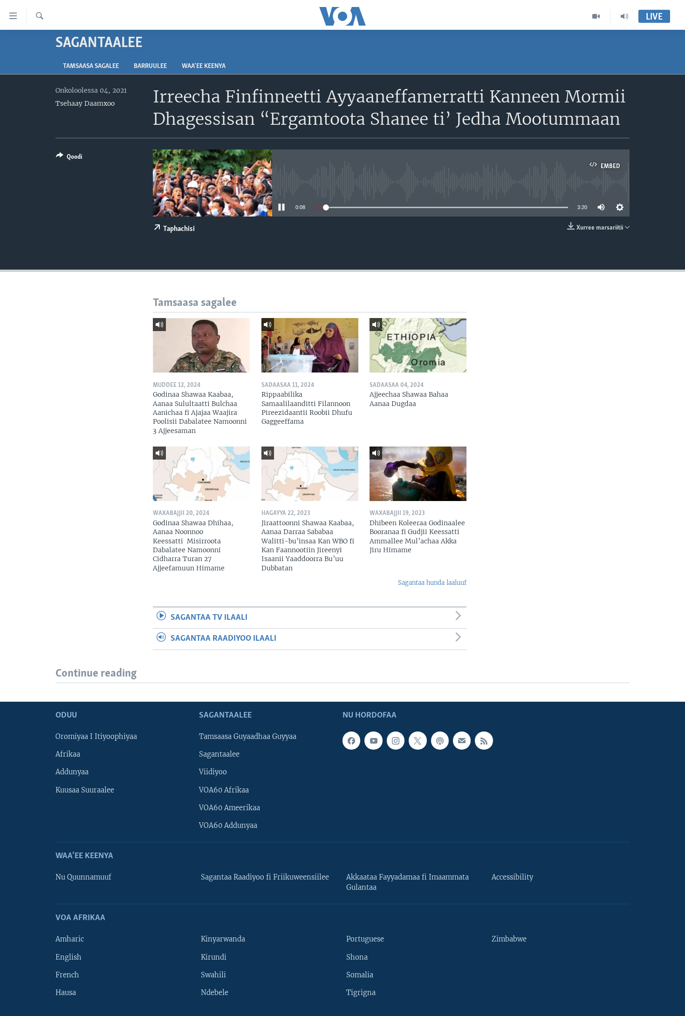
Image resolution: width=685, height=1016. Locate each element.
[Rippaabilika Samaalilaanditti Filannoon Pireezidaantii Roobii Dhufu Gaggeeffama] (309, 345)
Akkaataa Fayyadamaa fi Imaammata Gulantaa (407, 882)
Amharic (69, 939)
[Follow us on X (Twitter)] (417, 740)
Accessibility (512, 877)
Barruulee (150, 66)
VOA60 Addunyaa (228, 825)
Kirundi (213, 957)
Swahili (213, 974)
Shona (357, 957)
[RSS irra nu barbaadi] (484, 740)
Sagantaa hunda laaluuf (432, 583)
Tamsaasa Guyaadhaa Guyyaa (247, 736)
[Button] (69, 158)
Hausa (65, 992)
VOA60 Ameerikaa (229, 807)
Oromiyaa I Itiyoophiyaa (96, 736)
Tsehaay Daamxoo (85, 103)
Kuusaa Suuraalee (84, 790)
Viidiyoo (213, 772)
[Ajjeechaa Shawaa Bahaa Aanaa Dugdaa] (418, 345)
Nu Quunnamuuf (83, 877)
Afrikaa (67, 754)
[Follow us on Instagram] (395, 740)
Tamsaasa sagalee (91, 66)
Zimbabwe (509, 939)
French (67, 974)
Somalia (359, 974)
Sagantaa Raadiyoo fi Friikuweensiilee (265, 877)
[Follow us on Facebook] (351, 740)
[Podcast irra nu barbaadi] (440, 740)
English (68, 957)
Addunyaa (72, 772)
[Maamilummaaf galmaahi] (462, 740)
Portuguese (365, 939)
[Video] (596, 16)
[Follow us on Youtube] (373, 740)
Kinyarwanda (223, 939)
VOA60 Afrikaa (224, 790)
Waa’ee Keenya (204, 66)
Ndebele (214, 992)
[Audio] (624, 16)
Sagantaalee (219, 754)
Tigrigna (361, 992)
